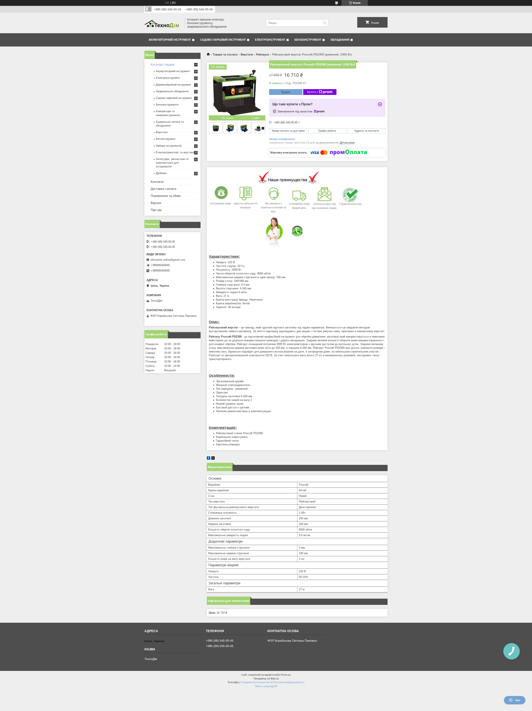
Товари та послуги (225, 54)
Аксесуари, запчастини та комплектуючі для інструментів (172, 162)
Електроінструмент (270, 39)
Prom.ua (286, 674)
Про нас (156, 210)
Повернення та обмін (166, 196)
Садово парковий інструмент (223, 39)
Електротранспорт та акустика (175, 152)
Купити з (312, 91)
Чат (517, 700)
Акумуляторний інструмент (170, 39)
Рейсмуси (262, 54)
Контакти (157, 181)
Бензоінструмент (307, 39)
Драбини (161, 173)
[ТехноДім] (163, 23)
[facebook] (208, 458)
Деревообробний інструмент (173, 84)
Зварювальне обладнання (172, 91)
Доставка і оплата (163, 188)
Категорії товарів (162, 64)
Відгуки (156, 203)
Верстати (247, 54)
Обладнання (339, 39)
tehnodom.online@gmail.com (167, 259)
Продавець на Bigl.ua (266, 678)
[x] (213, 458)
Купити (285, 92)
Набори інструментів (169, 145)
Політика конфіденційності (288, 682)
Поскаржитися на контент (255, 682)
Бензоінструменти (167, 104)
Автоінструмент (166, 138)
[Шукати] (324, 23)
